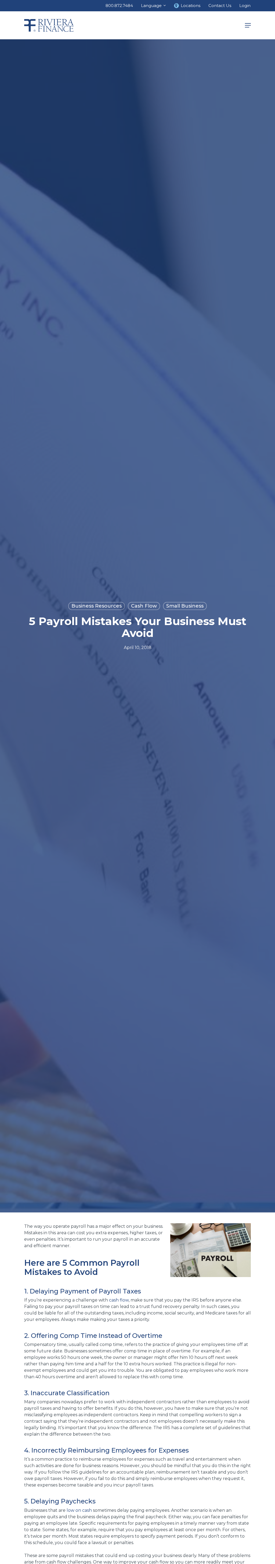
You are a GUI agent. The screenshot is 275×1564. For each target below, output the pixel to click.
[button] (248, 25)
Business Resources (96, 606)
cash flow (119, 1300)
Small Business (185, 606)
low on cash (79, 1510)
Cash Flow (144, 606)
